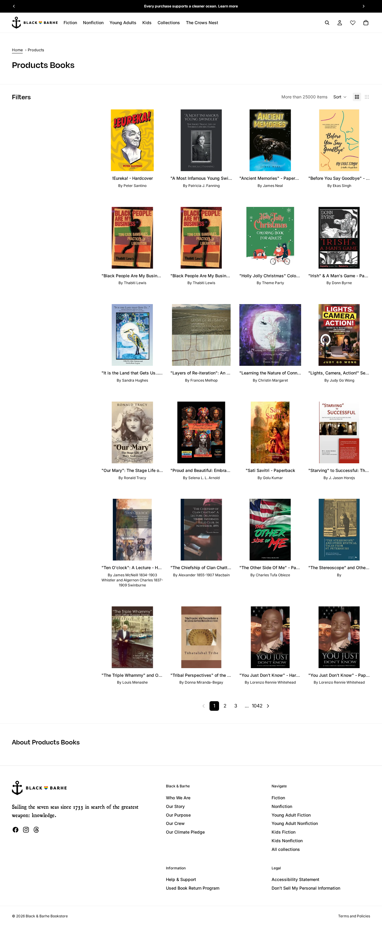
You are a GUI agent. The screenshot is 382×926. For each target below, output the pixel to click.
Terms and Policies (354, 916)
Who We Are (178, 797)
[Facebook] (15, 829)
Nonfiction (282, 806)
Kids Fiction (283, 831)
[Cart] (365, 22)
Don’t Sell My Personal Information (306, 888)
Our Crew (175, 823)
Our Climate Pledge (185, 831)
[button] (340, 96)
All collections (286, 849)
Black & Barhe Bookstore (47, 916)
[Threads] (36, 829)
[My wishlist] (352, 22)
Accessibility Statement (295, 879)
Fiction (278, 797)
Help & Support (181, 879)
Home (17, 50)
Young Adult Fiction (291, 814)
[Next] (268, 706)
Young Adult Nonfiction (295, 823)
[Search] (327, 22)
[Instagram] (26, 829)
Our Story (175, 806)
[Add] (154, 162)
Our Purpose (178, 814)
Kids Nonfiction (287, 840)
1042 (257, 706)
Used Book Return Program (192, 888)
